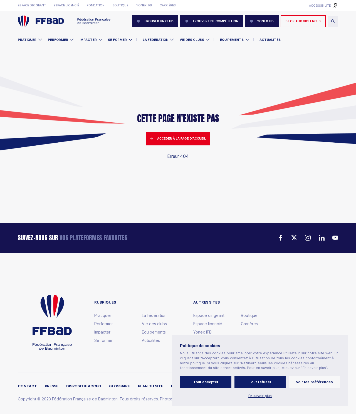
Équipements (232, 40)
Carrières (168, 5)
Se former (117, 40)
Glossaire (119, 386)
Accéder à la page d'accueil (181, 138)
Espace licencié (66, 5)
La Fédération (155, 40)
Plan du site (150, 386)
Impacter (88, 40)
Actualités (270, 40)
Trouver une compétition (215, 21)
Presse (51, 386)
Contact (27, 386)
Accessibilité (320, 5)
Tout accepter (206, 382)
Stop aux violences (303, 21)
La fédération (154, 315)
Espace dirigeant (32, 5)
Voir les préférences (314, 382)
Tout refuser (260, 382)
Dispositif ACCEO (83, 386)
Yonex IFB (144, 5)
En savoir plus (260, 396)
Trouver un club (159, 21)
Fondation (96, 5)
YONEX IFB (265, 21)
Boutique (120, 5)
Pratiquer (27, 40)
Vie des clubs (192, 40)
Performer (58, 40)
